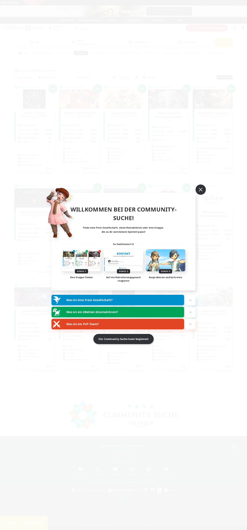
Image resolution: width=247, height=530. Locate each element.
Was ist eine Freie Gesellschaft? (89, 300)
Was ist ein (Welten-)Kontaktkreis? (92, 312)
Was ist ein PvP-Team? (82, 324)
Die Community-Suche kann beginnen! (123, 339)
